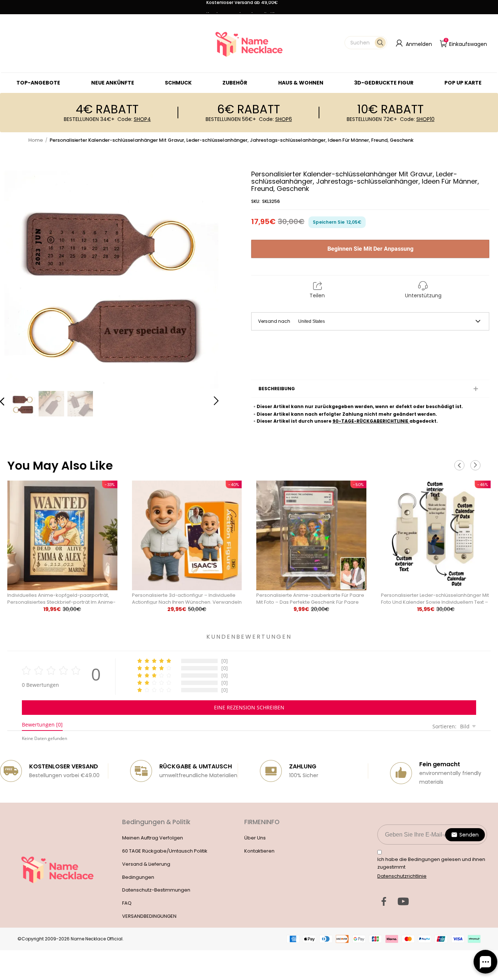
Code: (134, 119)
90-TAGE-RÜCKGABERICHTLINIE (370, 421)
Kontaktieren (259, 850)
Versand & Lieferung (146, 864)
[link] (178, 83)
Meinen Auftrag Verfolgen (152, 837)
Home (35, 140)
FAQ (127, 903)
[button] (366, 42)
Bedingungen (138, 877)
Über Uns (255, 837)
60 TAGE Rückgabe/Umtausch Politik (164, 850)
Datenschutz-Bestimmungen (156, 889)
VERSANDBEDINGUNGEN (149, 916)
